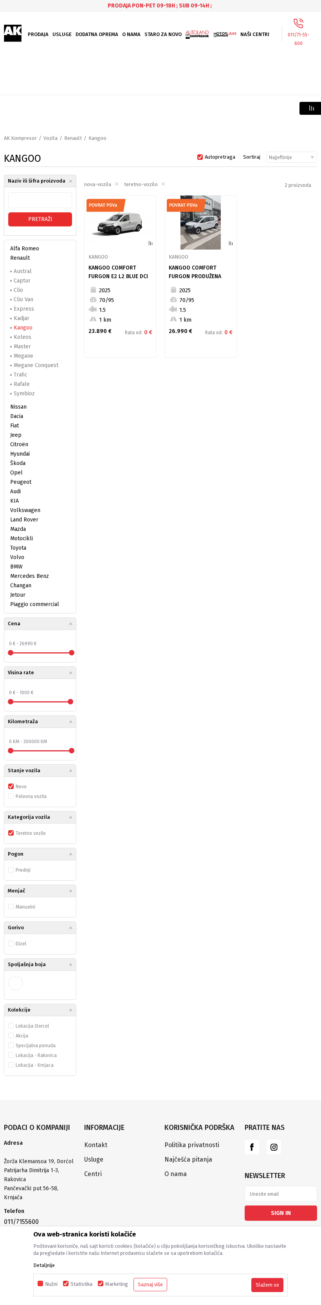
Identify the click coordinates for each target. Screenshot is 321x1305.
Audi (15, 491)
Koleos (22, 337)
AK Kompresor (20, 138)
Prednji (23, 870)
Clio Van (23, 299)
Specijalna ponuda (36, 1045)
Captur (22, 280)
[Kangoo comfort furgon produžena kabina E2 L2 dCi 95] (200, 222)
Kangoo (23, 327)
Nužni (51, 1284)
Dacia (16, 416)
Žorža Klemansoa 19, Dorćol (39, 1161)
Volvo (17, 557)
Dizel (21, 944)
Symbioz (24, 393)
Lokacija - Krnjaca (35, 1065)
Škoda (17, 463)
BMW (16, 566)
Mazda (18, 529)
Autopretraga (220, 157)
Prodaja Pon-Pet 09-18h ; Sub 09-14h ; (160, 5)
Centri (93, 1174)
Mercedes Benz (29, 576)
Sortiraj (251, 157)
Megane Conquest (36, 365)
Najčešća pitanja (188, 1159)
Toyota (18, 548)
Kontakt (95, 1145)
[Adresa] (40, 1152)
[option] (160, 5)
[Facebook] (252, 1147)
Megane (23, 356)
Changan (20, 585)
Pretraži (40, 219)
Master (22, 346)
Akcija (22, 1036)
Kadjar (21, 318)
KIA (14, 501)
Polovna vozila (31, 796)
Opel (16, 472)
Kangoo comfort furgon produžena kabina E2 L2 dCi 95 (195, 276)
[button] (40, 624)
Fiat (14, 425)
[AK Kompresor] (13, 33)
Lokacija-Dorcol (32, 1026)
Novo (21, 786)
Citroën (19, 444)
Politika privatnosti (191, 1145)
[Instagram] (274, 1147)
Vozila (50, 138)
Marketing (116, 1284)
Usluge (93, 1159)
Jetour (17, 595)
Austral (23, 271)
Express (24, 309)
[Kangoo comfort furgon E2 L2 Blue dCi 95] (120, 222)
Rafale (22, 384)
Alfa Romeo (24, 248)
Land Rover (24, 519)
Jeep (16, 435)
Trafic (20, 374)
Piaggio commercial (34, 604)
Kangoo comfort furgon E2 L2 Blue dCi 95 (118, 276)
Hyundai (20, 454)
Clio (18, 290)
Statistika (81, 1284)
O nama (175, 1174)
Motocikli (21, 538)
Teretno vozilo (31, 833)
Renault (73, 138)
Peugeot (20, 482)
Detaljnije (44, 1265)
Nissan (18, 407)
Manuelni (25, 907)
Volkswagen (25, 510)
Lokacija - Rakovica (36, 1055)
